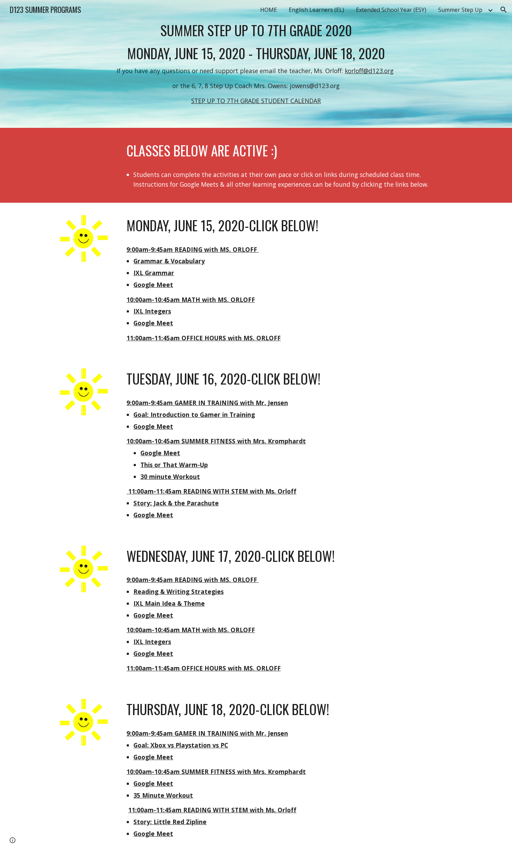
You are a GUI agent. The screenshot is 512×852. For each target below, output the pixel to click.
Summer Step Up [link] (460, 10)
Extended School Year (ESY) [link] (391, 10)
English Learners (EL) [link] (316, 10)
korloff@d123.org (369, 71)
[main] (256, 64)
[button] (503, 9)
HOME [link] (268, 10)
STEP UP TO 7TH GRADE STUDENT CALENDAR (256, 100)
